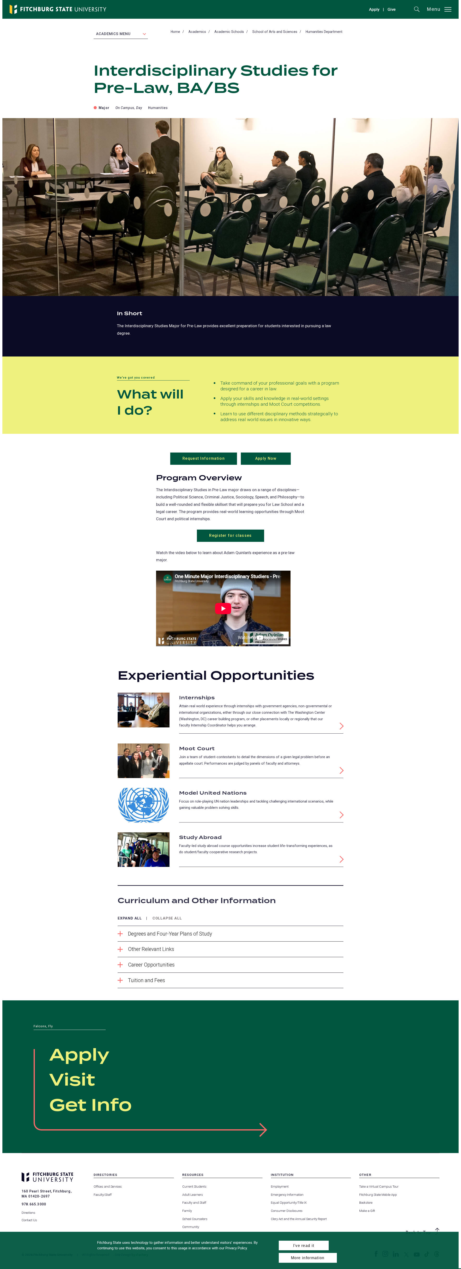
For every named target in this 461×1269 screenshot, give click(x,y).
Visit (72, 1080)
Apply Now (273, 460)
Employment (280, 1186)
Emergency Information (287, 1194)
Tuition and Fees (146, 980)
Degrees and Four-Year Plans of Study (170, 934)
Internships (197, 698)
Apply (374, 9)
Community (190, 1227)
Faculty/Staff (103, 1194)
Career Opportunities (151, 965)
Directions (28, 1213)
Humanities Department (324, 32)
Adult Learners (192, 1194)
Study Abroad (200, 837)
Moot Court (197, 749)
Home (175, 32)
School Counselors (194, 1219)
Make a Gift (367, 1211)
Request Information (209, 460)
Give (392, 10)
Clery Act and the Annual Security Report (299, 1219)
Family (187, 1211)
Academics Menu (113, 34)
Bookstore (365, 1202)
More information (308, 1258)
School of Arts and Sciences (274, 32)
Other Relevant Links (151, 949)
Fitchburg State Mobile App (378, 1194)
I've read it (303, 1245)
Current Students (194, 1186)
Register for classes (230, 535)
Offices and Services (108, 1186)
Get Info (90, 1105)
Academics (197, 32)
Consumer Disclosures (287, 1211)
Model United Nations (213, 793)
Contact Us (29, 1220)
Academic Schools (229, 32)
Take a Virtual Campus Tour (379, 1186)
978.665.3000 (34, 1204)
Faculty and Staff (194, 1202)
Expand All (130, 918)
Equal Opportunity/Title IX (289, 1202)
